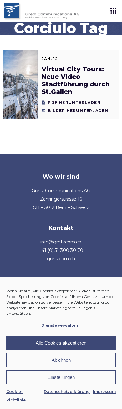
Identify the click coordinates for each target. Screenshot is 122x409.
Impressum (104, 391)
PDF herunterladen (74, 102)
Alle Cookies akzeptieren (61, 342)
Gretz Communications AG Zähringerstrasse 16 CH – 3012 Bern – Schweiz (61, 199)
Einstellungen (61, 377)
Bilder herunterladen (78, 110)
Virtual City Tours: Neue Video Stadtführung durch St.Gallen (76, 80)
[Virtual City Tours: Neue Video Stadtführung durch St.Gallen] (20, 84)
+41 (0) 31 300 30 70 (61, 250)
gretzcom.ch (61, 259)
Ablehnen (61, 360)
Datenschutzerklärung (67, 391)
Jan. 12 (50, 58)
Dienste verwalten (59, 325)
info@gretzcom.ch (60, 242)
